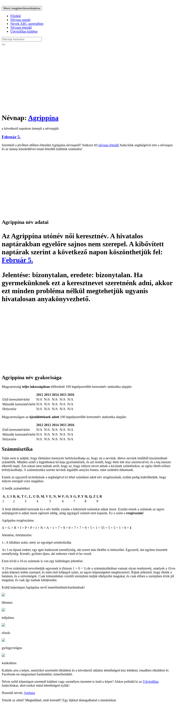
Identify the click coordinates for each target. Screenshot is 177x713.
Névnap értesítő (21, 27)
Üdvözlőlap (151, 681)
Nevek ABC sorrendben (26, 23)
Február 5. (11, 137)
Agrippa (29, 693)
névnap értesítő (108, 145)
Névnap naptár (20, 20)
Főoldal (15, 16)
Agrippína (43, 118)
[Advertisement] (88, 79)
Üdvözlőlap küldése (24, 31)
